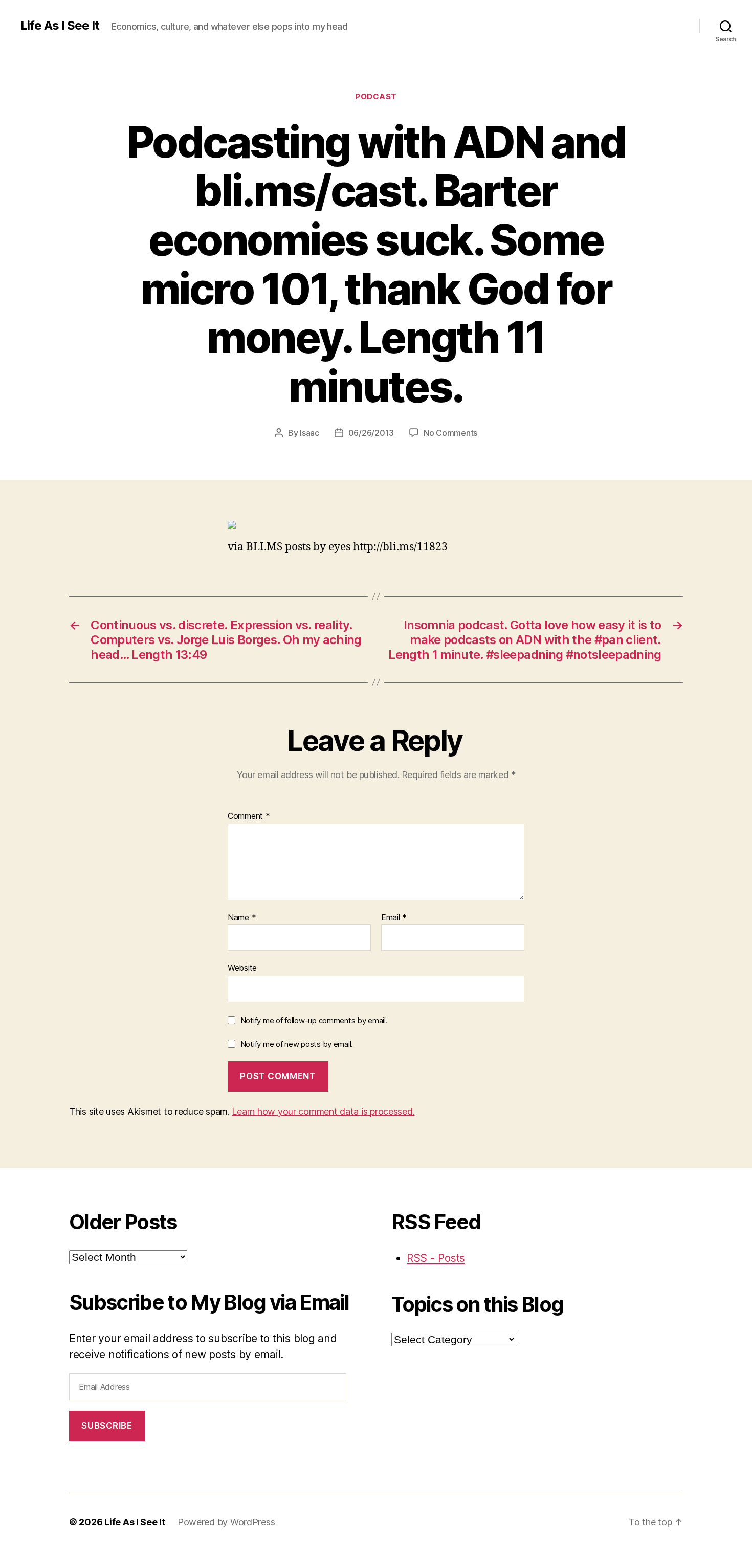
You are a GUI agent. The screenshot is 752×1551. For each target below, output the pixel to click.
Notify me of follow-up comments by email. (314, 1020)
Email (394, 917)
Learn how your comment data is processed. (323, 1111)
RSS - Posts (436, 1258)
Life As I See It (59, 25)
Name (242, 917)
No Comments (450, 433)
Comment (249, 816)
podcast (376, 96)
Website (242, 968)
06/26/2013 (371, 433)
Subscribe (106, 1426)
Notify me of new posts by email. (296, 1044)
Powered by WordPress (226, 1522)
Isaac (309, 433)
